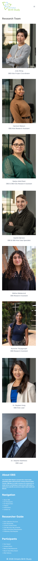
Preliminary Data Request (11, 531)
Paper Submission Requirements (13, 529)
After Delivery (7, 553)
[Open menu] (34, 6)
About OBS (7, 500)
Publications (7, 507)
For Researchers (8, 503)
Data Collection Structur (10, 521)
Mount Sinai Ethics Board (11, 550)
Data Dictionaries (8, 523)
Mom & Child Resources (10, 548)
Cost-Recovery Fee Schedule (12, 527)
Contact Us (7, 509)
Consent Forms (8, 546)
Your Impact (7, 544)
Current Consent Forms (10, 525)
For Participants (8, 501)
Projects (6, 505)
